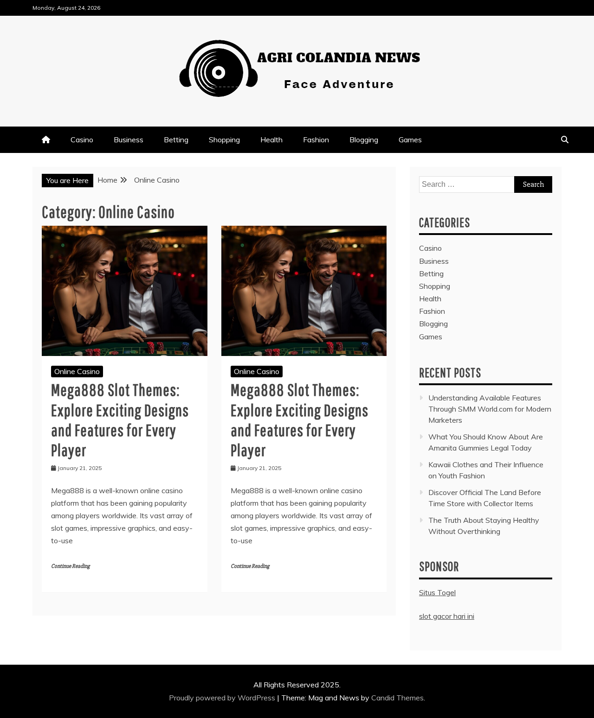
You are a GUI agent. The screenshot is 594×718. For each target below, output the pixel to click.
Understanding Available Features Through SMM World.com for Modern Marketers (489, 409)
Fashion (316, 139)
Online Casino (77, 371)
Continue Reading (70, 566)
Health (271, 139)
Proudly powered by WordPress (223, 697)
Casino (82, 139)
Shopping (224, 139)
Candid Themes (397, 697)
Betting (176, 139)
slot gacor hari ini (446, 616)
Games (410, 139)
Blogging (363, 139)
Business (128, 139)
